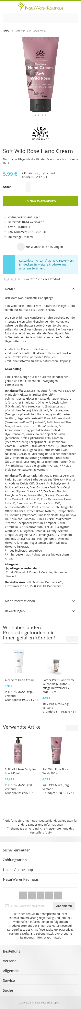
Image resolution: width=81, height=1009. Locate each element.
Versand (50, 173)
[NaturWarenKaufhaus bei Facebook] (32, 894)
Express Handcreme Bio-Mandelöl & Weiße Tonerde (21, 656)
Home (6, 30)
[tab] (40, 289)
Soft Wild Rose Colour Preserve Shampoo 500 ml (58, 745)
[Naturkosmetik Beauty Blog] (58, 894)
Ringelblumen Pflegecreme (52, 654)
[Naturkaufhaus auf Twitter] (23, 894)
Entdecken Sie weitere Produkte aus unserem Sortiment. (42, 266)
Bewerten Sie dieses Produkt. (42, 279)
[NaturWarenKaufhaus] (40, 6)
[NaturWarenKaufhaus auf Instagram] (49, 894)
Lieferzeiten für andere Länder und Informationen (48, 822)
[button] (35, 115)
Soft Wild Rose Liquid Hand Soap (19, 743)
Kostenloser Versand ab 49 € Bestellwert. (46, 260)
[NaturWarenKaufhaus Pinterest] (41, 894)
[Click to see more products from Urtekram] (40, 133)
